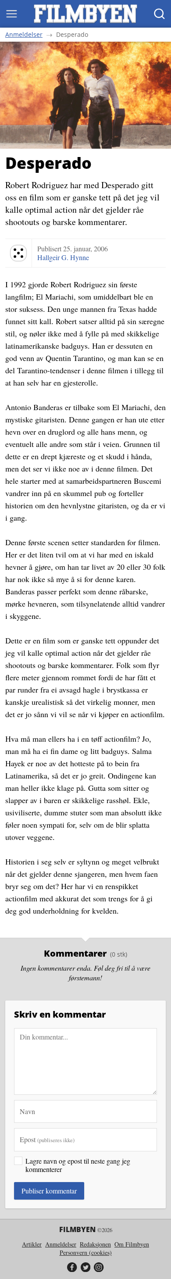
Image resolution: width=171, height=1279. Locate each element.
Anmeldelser (24, 34)
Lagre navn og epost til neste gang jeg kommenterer (77, 1165)
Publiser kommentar (49, 1190)
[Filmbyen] (85, 14)
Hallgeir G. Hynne (63, 257)
